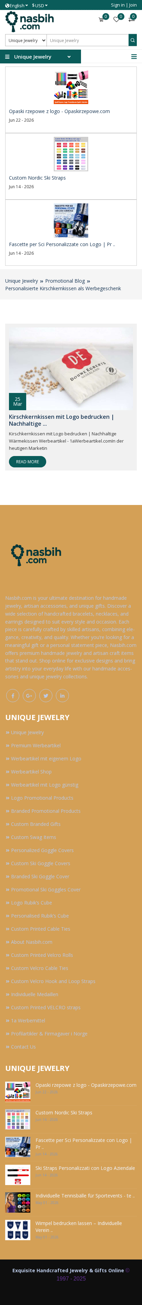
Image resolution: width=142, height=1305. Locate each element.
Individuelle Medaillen (34, 994)
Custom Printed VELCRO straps (46, 1007)
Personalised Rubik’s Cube (40, 915)
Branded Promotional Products (46, 811)
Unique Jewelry (21, 280)
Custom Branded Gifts (36, 824)
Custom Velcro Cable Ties (39, 968)
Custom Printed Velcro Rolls (42, 955)
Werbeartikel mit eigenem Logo (46, 758)
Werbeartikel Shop (31, 771)
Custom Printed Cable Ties (40, 928)
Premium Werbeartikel (36, 745)
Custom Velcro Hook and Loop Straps (53, 981)
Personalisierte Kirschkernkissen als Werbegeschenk (63, 288)
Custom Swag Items (33, 837)
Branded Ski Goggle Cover (40, 876)
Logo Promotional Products (42, 798)
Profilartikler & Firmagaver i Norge (49, 1033)
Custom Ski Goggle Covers (40, 863)
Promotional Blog (65, 280)
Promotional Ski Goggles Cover (46, 889)
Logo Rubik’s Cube (31, 902)
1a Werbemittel (28, 1020)
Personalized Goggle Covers (42, 850)
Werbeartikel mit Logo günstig (44, 784)
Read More (27, 462)
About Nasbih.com (31, 942)
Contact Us (23, 1046)
